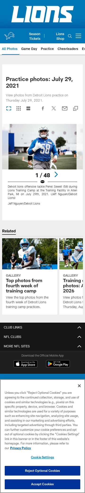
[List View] (28, 109)
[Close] (79, 386)
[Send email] (64, 110)
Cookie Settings (42, 457)
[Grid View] (18, 109)
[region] (42, 436)
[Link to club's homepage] (9, 34)
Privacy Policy (20, 448)
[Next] (56, 174)
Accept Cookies (42, 484)
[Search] (70, 36)
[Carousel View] (8, 109)
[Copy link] (75, 109)
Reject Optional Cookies (42, 470)
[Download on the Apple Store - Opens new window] (25, 364)
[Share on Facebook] (43, 110)
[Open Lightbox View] (42, 167)
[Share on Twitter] (53, 110)
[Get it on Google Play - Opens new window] (58, 366)
